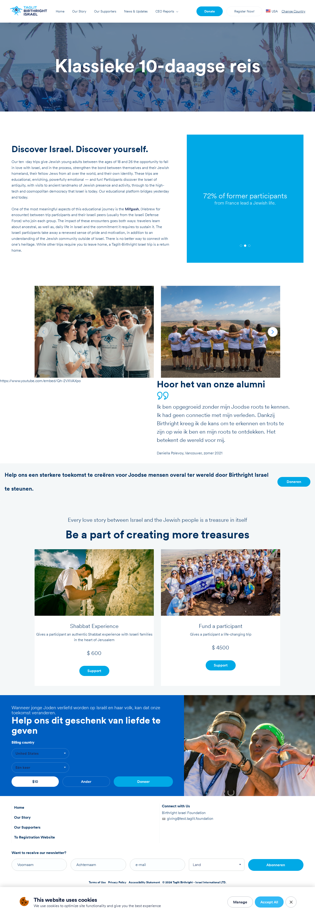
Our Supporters (105, 11)
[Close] (291, 902)
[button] (241, 245)
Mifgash (132, 209)
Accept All (269, 902)
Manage (240, 902)
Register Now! (244, 11)
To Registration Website (34, 837)
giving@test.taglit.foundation (190, 818)
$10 (35, 781)
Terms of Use (97, 882)
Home (60, 11)
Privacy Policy (117, 882)
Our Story (79, 11)
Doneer (143, 781)
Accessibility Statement (144, 882)
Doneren (294, 482)
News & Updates (136, 11)
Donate (209, 11)
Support (94, 671)
